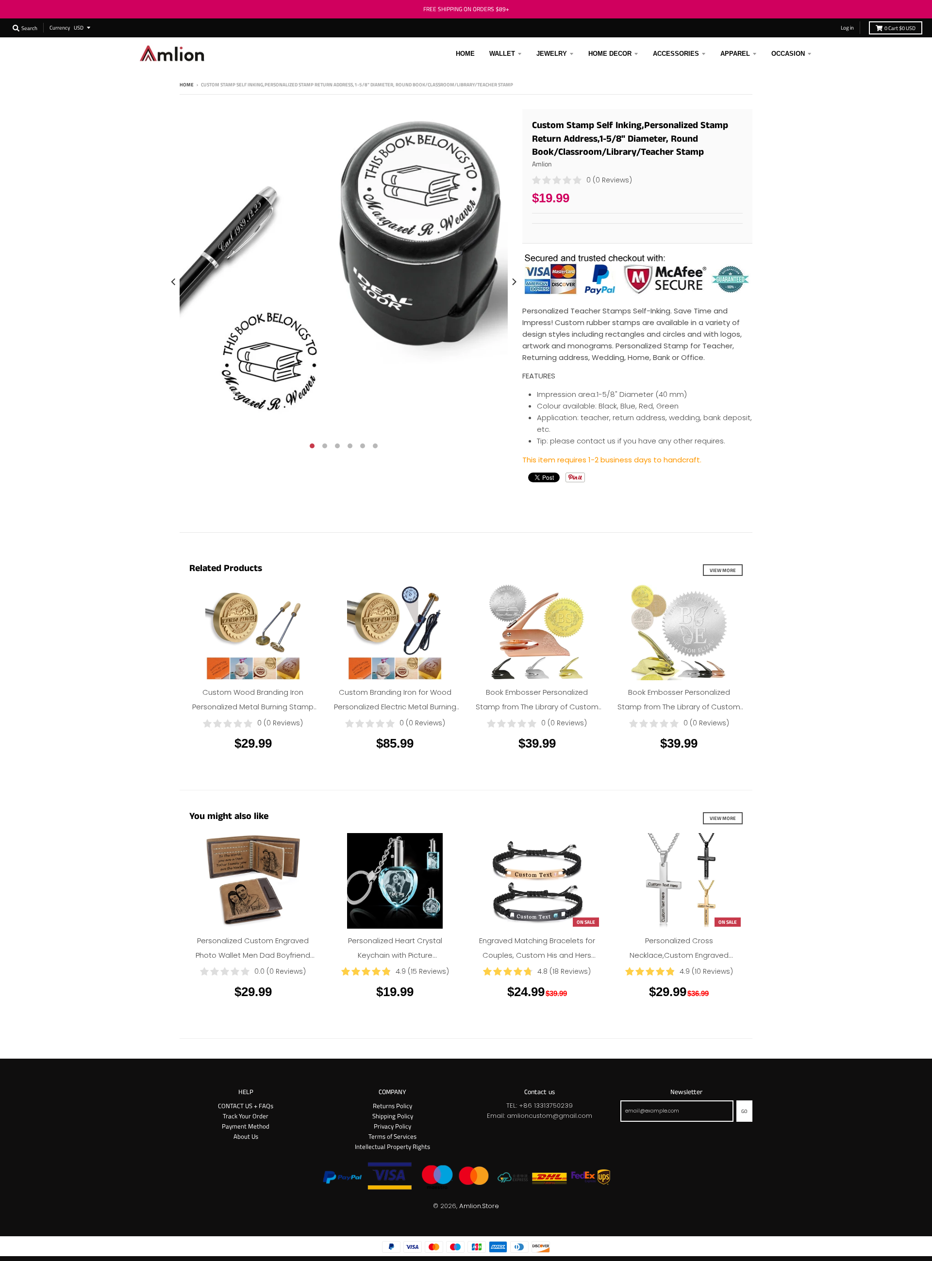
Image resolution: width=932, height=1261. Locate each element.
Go (744, 1111)
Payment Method (245, 1126)
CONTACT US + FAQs (245, 1106)
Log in (847, 27)
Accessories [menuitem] (676, 53)
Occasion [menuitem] (788, 53)
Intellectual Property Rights (392, 1146)
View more (723, 570)
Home (187, 84)
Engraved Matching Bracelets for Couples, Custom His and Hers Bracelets (537, 955)
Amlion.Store (479, 1206)
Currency (60, 27)
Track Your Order (245, 1116)
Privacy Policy (392, 1126)
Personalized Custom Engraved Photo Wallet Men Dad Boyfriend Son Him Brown (253, 955)
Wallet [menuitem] (502, 53)
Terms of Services (392, 1136)
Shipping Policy (392, 1116)
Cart (899, 28)
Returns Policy (392, 1106)
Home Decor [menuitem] (610, 53)
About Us (245, 1136)
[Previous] (174, 281)
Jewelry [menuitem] (551, 53)
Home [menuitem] (465, 53)
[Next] (513, 281)
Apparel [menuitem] (735, 53)
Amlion (542, 164)
